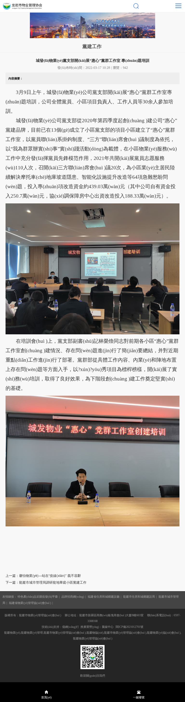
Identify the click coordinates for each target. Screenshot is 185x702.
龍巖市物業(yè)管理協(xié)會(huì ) (125, 632)
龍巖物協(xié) (94, 632)
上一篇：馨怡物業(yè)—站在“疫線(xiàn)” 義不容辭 (43, 575)
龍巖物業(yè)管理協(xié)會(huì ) (92, 638)
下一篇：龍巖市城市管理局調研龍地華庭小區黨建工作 (46, 582)
